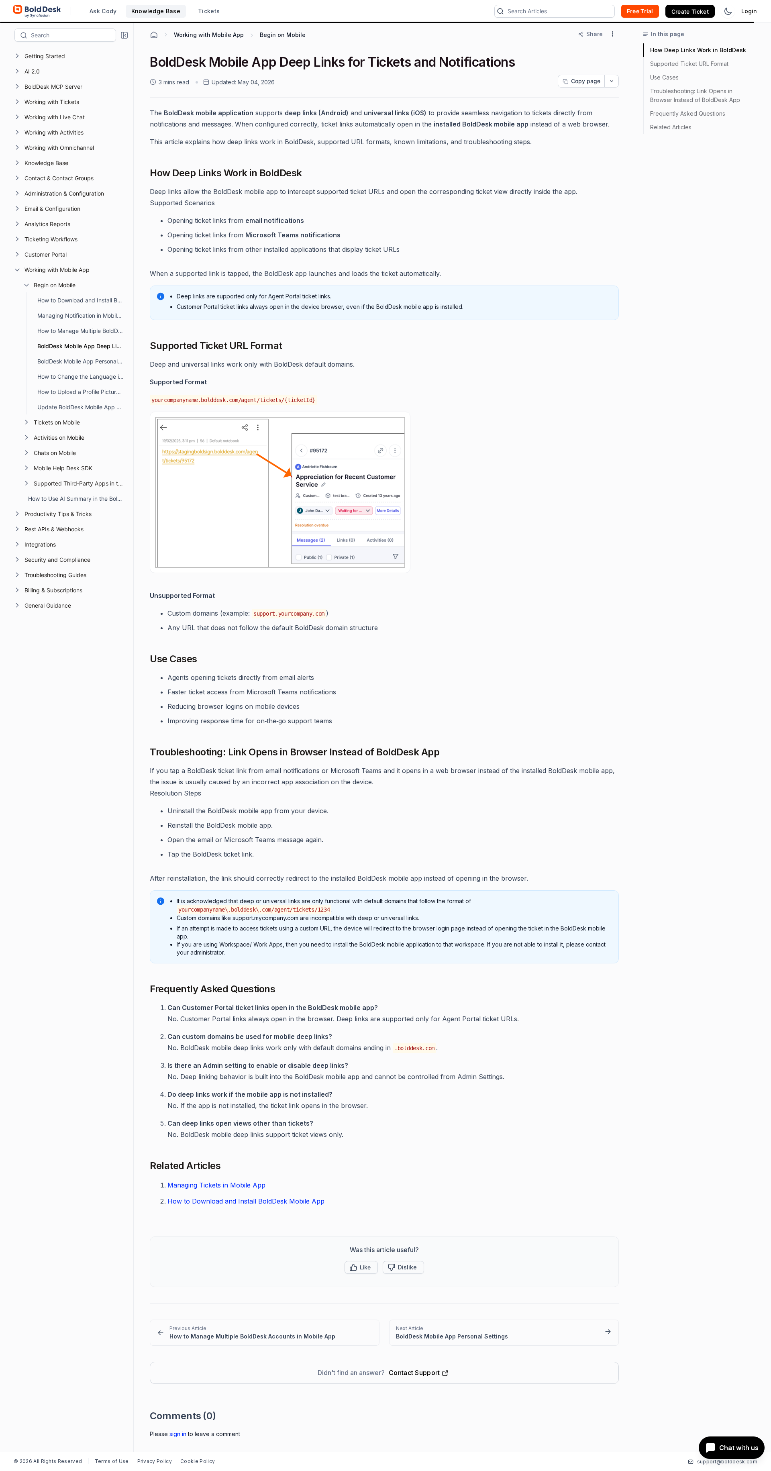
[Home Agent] (154, 35)
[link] (264, 1333)
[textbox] (73, 35)
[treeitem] (73, 55)
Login (749, 11)
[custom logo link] (37, 11)
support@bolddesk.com (727, 1462)
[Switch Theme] (728, 11)
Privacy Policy (154, 1461)
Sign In (177, 1433)
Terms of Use (112, 1461)
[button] (124, 35)
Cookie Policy (197, 1461)
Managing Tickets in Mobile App (216, 1185)
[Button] (403, 1267)
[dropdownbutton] (611, 81)
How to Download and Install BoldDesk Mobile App (245, 1201)
